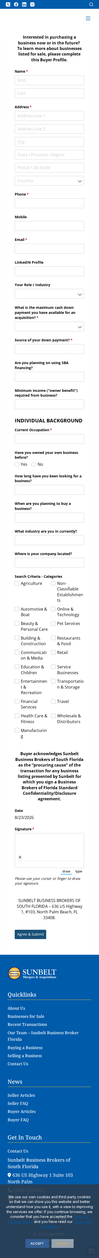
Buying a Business (25, 1047)
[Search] (91, 4)
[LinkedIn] (24, 4)
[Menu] (88, 18)
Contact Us (18, 1063)
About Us (16, 1008)
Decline (63, 1243)
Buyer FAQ (18, 1120)
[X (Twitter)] (8, 4)
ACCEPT (37, 1243)
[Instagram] (32, 4)
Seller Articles (21, 1095)
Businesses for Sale (26, 1016)
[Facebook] (16, 4)
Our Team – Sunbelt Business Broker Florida (43, 1036)
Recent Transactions (27, 1024)
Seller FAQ (18, 1103)
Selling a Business (25, 1055)
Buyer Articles (22, 1111)
